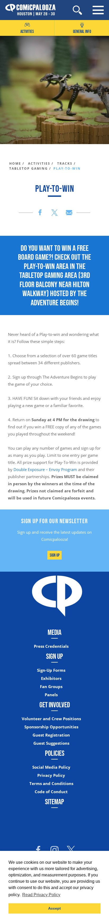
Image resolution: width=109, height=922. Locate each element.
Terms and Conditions (51, 784)
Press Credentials (51, 646)
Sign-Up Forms (51, 670)
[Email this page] (69, 212)
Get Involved (54, 704)
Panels (51, 695)
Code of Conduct (51, 792)
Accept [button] (54, 908)
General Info (82, 31)
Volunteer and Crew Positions (51, 719)
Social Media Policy (51, 767)
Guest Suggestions (51, 743)
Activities (27, 31)
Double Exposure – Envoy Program (45, 469)
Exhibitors (51, 678)
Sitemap (54, 801)
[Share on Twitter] (54, 212)
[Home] (28, 10)
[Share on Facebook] (40, 212)
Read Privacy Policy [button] (41, 894)
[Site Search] (77, 10)
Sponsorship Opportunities (51, 727)
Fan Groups (51, 687)
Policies (54, 753)
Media (54, 632)
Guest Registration (51, 735)
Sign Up (55, 555)
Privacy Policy (51, 775)
